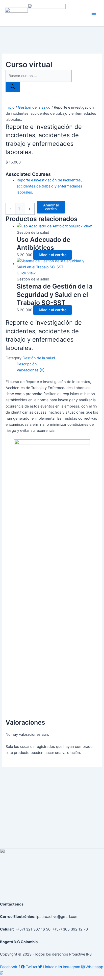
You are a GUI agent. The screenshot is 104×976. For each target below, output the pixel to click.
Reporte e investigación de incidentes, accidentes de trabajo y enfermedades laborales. (49, 186)
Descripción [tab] (27, 364)
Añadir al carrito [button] (52, 255)
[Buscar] (13, 87)
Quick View (82, 226)
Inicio (10, 107)
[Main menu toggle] (93, 13)
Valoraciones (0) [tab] (30, 370)
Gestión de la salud (34, 107)
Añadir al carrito (51, 207)
